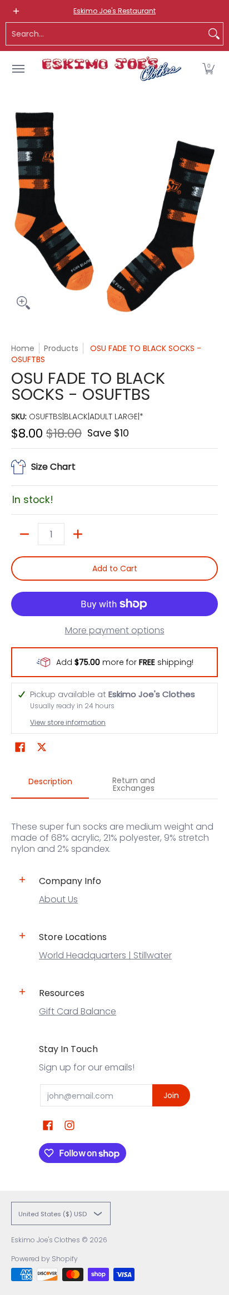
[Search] (214, 34)
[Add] (77, 534)
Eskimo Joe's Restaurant (114, 11)
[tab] (50, 785)
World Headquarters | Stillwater (105, 955)
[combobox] (105, 34)
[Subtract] (24, 534)
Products (61, 348)
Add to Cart (114, 568)
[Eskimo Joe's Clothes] (111, 69)
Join (171, 1095)
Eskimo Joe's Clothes (45, 1240)
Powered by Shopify (44, 1258)
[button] (208, 69)
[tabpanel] (114, 827)
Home (22, 348)
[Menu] (17, 69)
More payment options (115, 630)
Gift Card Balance (77, 1011)
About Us (58, 899)
